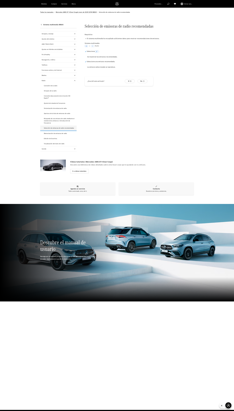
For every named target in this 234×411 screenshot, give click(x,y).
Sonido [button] (44, 149)
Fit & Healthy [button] (46, 55)
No (141, 81)
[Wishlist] (174, 3)
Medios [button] (44, 75)
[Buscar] (168, 3)
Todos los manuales (47, 12)
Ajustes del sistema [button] (48, 39)
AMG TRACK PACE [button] (47, 44)
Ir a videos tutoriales (79, 171)
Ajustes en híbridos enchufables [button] (52, 49)
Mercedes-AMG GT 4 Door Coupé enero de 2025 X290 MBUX (76, 12)
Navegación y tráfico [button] (48, 60)
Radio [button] (43, 81)
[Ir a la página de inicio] (117, 4)
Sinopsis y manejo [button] (47, 34)
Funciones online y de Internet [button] (52, 70)
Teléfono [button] (44, 65)
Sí (128, 81)
